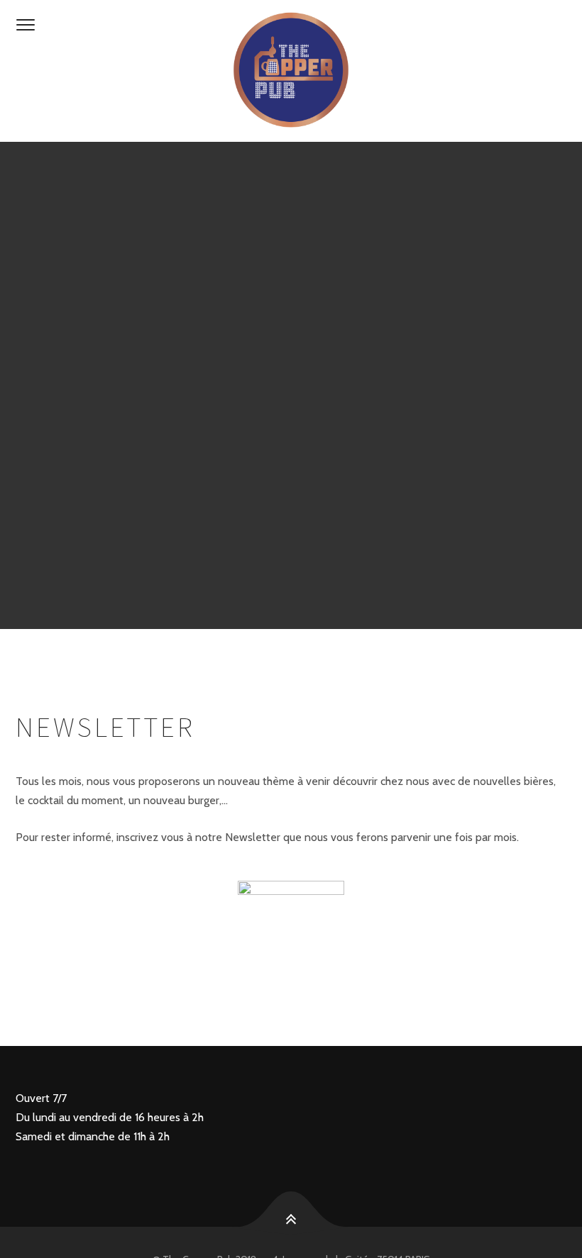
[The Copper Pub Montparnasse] (291, 71)
